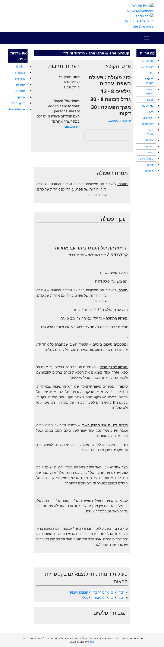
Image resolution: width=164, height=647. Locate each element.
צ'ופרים (149, 171)
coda (91, 642)
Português (18, 103)
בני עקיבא (148, 105)
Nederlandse (17, 109)
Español (20, 97)
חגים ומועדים (149, 132)
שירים (150, 164)
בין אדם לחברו (149, 81)
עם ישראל (148, 61)
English (20, 66)
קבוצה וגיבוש (78, 592)
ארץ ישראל (147, 67)
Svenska (20, 79)
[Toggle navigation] (146, 38)
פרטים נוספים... (119, 120)
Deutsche (19, 91)
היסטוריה (148, 118)
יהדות (150, 99)
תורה (151, 73)
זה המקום (72, 126)
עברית (150, 140)
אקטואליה (148, 124)
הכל (121, 592)
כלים (151, 152)
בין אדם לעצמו (149, 91)
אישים (150, 112)
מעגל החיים (147, 158)
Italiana (20, 85)
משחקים (149, 146)
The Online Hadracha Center (56, 11)
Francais (20, 73)
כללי (85, 597)
